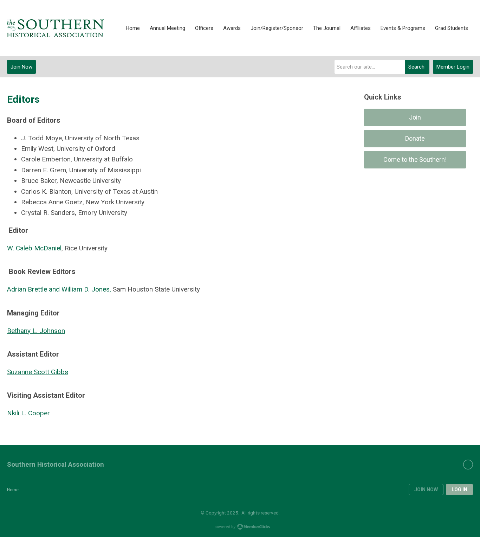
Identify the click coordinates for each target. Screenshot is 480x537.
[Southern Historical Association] (55, 28)
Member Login (452, 67)
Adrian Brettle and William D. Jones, (59, 289)
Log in (459, 489)
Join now (426, 489)
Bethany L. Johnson (36, 331)
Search (416, 67)
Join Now (21, 67)
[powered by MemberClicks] (240, 527)
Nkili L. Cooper (28, 413)
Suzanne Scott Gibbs (37, 372)
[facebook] (468, 464)
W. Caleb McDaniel (34, 248)
